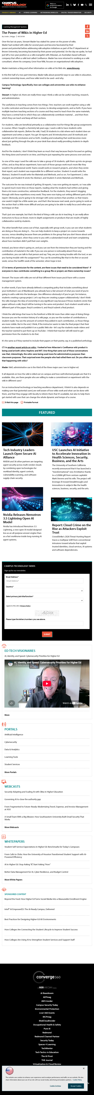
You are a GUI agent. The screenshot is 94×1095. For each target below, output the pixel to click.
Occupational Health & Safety (47, 1024)
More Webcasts (12, 827)
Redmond (47, 1032)
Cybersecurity (11, 742)
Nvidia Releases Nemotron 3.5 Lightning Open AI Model (22, 518)
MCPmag (47, 1016)
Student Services (12, 764)
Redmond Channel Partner (47, 1036)
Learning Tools (11, 756)
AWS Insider (47, 1001)
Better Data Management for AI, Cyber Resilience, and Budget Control (36, 871)
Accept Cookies (76, 1086)
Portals (11, 729)
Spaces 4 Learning (47, 1044)
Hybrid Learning (30, 12)
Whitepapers (15, 841)
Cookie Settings (55, 1086)
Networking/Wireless (49, 12)
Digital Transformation (71, 12)
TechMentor (47, 1048)
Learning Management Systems (15, 27)
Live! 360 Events (47, 1012)
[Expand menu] (90, 5)
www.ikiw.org (73, 68)
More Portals (11, 772)
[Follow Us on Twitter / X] (71, 5)
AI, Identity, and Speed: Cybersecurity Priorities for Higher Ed (32, 656)
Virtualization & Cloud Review (47, 1064)
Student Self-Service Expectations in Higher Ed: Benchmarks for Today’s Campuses (42, 846)
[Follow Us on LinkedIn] (67, 4)
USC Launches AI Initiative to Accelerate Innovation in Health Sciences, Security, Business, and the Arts (71, 455)
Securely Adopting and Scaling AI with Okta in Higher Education (34, 791)
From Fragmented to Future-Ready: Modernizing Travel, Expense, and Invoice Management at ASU (46, 808)
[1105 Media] (47, 987)
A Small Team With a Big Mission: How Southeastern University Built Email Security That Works (44, 818)
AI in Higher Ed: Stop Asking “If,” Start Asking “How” (28, 864)
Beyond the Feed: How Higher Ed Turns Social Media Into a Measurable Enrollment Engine (46, 899)
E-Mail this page (11, 402)
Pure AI (47, 1028)
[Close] (83, 1068)
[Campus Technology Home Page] (14, 4)
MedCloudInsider (47, 1020)
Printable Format (31, 402)
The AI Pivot (47, 1056)
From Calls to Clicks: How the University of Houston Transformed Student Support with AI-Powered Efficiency (46, 855)
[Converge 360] (47, 977)
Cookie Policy (77, 1080)
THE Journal (47, 1060)
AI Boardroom (47, 993)
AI (20, 12)
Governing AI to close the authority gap (23, 799)
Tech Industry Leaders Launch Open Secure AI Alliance (19, 453)
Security (88, 12)
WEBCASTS (12, 786)
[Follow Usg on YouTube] (82, 5)
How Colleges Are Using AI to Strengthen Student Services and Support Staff (40, 939)
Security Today (47, 1040)
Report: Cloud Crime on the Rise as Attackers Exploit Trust (71, 528)
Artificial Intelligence (14, 734)
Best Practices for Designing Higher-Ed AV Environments (30, 919)
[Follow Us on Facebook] (78, 5)
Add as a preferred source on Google (56, 5)
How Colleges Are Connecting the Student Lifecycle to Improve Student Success (41, 929)
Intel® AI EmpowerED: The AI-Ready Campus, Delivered (29, 909)
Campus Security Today (47, 1005)
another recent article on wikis (22, 347)
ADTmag (47, 997)
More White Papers (13, 879)
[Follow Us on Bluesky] (74, 5)
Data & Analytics (12, 749)
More (7, 715)
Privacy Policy (25, 606)
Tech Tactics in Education (47, 1052)
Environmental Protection (47, 1008)
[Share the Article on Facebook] (87, 26)
